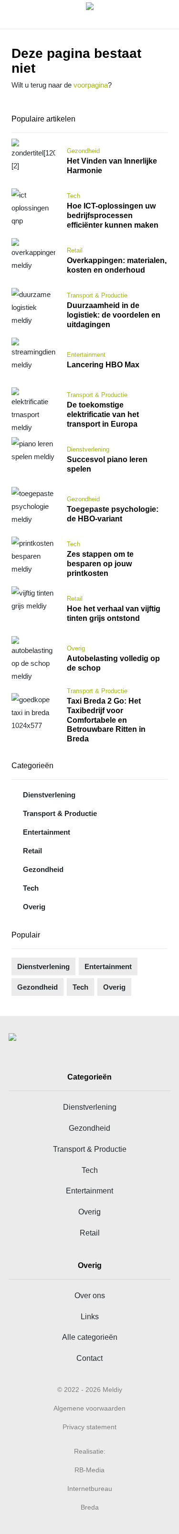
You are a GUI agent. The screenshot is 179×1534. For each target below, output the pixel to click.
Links (90, 1316)
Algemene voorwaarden (89, 1408)
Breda (90, 1507)
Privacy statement (89, 1427)
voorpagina (91, 85)
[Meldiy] (90, 14)
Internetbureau (89, 1488)
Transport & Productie (60, 813)
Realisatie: (89, 1451)
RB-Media (89, 1470)
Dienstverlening (49, 795)
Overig (34, 907)
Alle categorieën (89, 1337)
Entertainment (46, 832)
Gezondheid (43, 869)
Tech (31, 888)
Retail (32, 851)
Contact (89, 1358)
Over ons (89, 1295)
